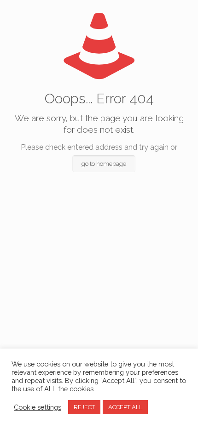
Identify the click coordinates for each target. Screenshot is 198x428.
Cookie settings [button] (37, 407)
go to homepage (104, 163)
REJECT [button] (84, 407)
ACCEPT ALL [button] (125, 407)
